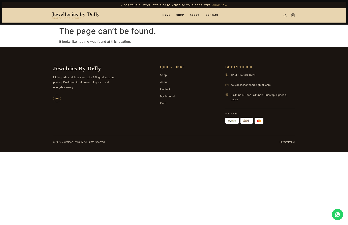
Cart (163, 103)
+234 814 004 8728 (243, 75)
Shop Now (219, 5)
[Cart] (292, 15)
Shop (180, 14)
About (195, 14)
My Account (167, 96)
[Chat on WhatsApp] (337, 214)
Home (166, 14)
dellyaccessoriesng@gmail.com (251, 84)
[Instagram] (57, 98)
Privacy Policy (287, 142)
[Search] (285, 15)
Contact (212, 14)
